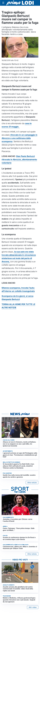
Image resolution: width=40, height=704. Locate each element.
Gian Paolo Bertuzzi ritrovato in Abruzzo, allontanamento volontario (19, 159)
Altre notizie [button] (32, 483)
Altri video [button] (33, 607)
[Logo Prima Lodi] (20, 2)
